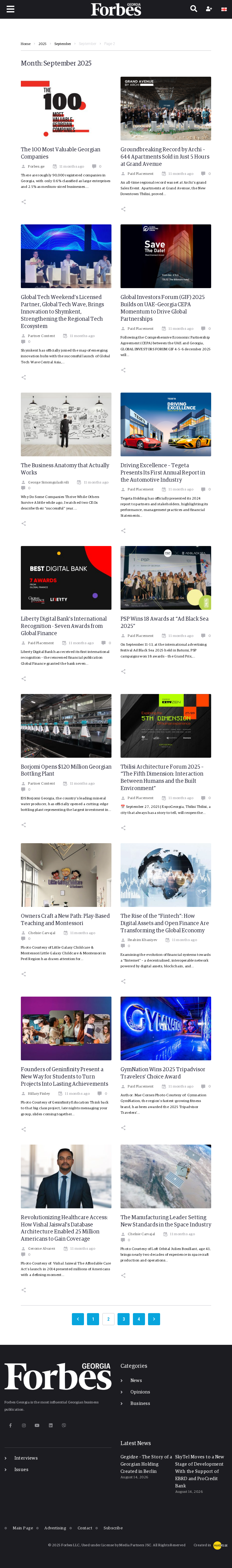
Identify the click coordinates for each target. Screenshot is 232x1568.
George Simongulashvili (48, 482)
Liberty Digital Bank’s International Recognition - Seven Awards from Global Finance (64, 626)
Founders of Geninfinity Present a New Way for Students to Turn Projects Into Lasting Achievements (64, 1077)
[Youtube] (37, 1425)
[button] (10, 9)
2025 (42, 44)
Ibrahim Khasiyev (142, 940)
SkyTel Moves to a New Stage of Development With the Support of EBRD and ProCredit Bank (199, 1471)
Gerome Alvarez (41, 1249)
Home (26, 44)
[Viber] (64, 1425)
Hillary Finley (39, 1094)
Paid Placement (140, 174)
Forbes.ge (36, 167)
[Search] (193, 9)
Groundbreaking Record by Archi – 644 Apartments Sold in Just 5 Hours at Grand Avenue (165, 157)
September (62, 44)
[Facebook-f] (10, 1425)
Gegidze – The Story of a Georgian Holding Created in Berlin (146, 1464)
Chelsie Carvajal (41, 933)
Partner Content (41, 336)
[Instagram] (24, 1425)
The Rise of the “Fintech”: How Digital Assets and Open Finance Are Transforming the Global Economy (165, 923)
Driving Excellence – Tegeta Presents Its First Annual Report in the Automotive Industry (163, 473)
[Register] (210, 9)
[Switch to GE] (224, 9)
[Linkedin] (50, 1425)
